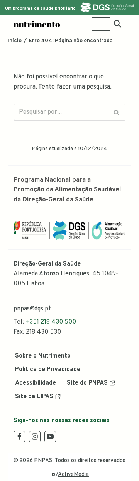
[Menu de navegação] (101, 24)
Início (15, 41)
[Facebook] (19, 436)
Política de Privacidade (47, 370)
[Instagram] (35, 436)
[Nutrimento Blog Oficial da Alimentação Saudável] (37, 24)
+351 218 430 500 (50, 322)
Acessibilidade (35, 383)
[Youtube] (50, 436)
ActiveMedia (73, 474)
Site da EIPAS (34, 397)
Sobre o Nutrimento (43, 356)
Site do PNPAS (87, 383)
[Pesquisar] (118, 24)
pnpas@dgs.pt (32, 309)
